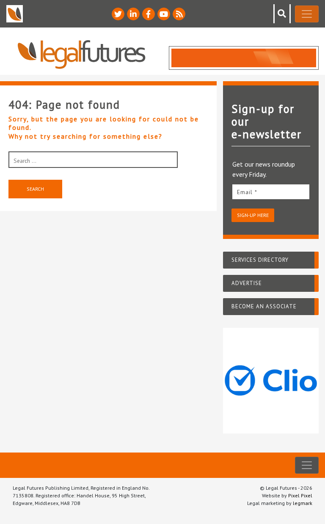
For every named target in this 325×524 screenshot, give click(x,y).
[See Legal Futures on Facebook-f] (148, 14)
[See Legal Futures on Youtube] (163, 14)
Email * (247, 192)
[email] (270, 192)
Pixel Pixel (300, 495)
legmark (302, 503)
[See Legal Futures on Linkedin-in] (133, 14)
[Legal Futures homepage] (81, 54)
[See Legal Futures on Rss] (179, 14)
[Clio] (271, 380)
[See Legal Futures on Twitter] (118, 14)
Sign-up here (253, 215)
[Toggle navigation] (307, 13)
